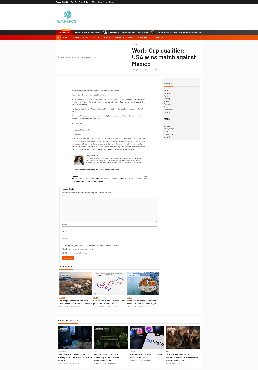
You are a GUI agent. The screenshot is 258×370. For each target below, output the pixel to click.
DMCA (93, 2)
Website (65, 239)
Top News (75, 37)
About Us (74, 2)
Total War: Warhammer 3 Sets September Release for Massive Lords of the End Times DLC (169, 32)
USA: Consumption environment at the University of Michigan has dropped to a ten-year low (89, 179)
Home (65, 37)
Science (107, 37)
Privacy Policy (84, 2)
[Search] (200, 37)
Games (167, 351)
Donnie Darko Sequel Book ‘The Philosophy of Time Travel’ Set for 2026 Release (75, 357)
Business (132, 351)
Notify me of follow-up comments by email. (78, 249)
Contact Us (112, 2)
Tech (95, 351)
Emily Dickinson (138, 70)
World (85, 37)
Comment (65, 196)
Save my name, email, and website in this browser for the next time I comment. (91, 246)
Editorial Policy (102, 2)
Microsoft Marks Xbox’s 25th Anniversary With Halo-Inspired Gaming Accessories (107, 357)
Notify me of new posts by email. (75, 253)
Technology (119, 37)
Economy (96, 37)
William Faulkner (76, 306)
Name (64, 225)
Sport (130, 37)
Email (64, 232)
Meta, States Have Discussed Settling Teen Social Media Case (113, 32)
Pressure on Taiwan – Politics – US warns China (129, 177)
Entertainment (143, 37)
